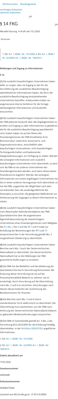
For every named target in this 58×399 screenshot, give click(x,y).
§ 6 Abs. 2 (9, 226)
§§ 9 (38, 230)
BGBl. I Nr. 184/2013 (32, 57)
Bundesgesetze (28, 4)
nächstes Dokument (10, 12)
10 (46, 230)
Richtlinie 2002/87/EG (32, 328)
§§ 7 (30, 226)
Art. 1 (11, 54)
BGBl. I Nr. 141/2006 (25, 54)
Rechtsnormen (10, 4)
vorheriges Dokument (11, 9)
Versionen (5, 39)
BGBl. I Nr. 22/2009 (22, 345)
